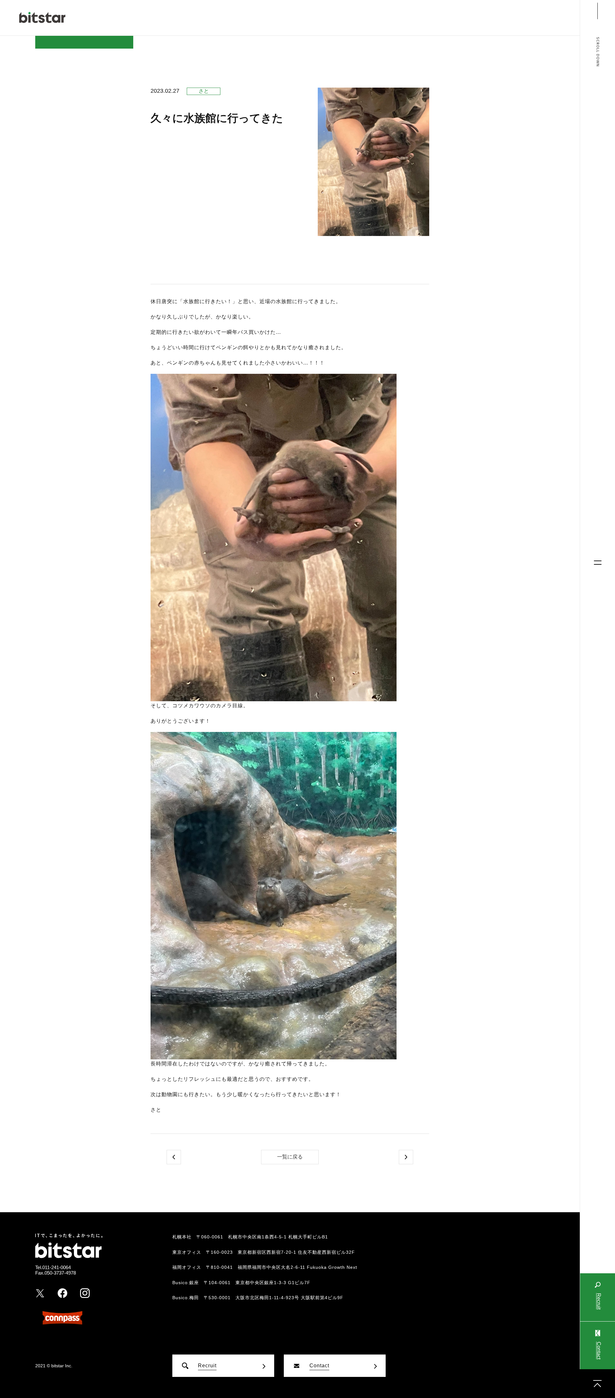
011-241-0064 (56, 1267)
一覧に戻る (290, 1156)
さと (204, 91)
